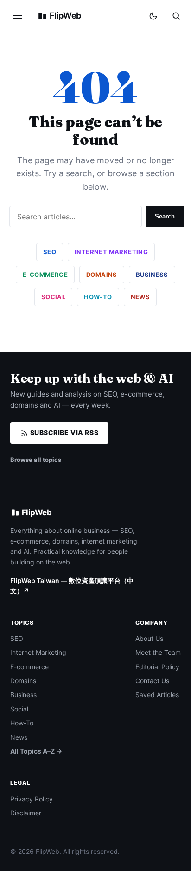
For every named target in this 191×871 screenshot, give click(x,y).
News (140, 297)
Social (53, 297)
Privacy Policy (31, 799)
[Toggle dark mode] (153, 16)
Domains (101, 274)
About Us (149, 638)
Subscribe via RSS (63, 432)
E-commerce (45, 274)
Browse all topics (35, 459)
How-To (98, 297)
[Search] (176, 15)
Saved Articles (157, 694)
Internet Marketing (111, 252)
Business (152, 274)
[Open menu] (17, 15)
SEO (49, 252)
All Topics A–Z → (36, 751)
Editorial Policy (157, 667)
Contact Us (152, 681)
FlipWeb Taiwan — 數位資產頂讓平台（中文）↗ (72, 585)
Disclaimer (25, 813)
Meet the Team (158, 652)
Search (165, 216)
